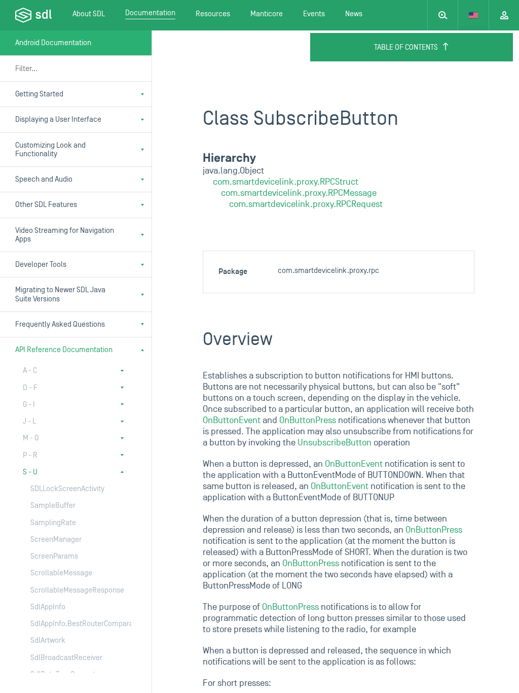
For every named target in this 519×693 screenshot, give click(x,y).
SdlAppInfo (47, 607)
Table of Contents (406, 47)
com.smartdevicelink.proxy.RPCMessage (299, 193)
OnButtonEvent (232, 420)
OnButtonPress (307, 420)
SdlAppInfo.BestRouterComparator (70, 623)
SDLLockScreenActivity (67, 488)
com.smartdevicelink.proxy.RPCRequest (306, 204)
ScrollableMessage (61, 573)
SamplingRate (53, 522)
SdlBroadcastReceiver (66, 657)
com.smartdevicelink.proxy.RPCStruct (285, 182)
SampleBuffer (53, 505)
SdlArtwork (47, 640)
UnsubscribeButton (335, 442)
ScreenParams (54, 556)
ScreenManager (56, 539)
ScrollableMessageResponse (70, 590)
